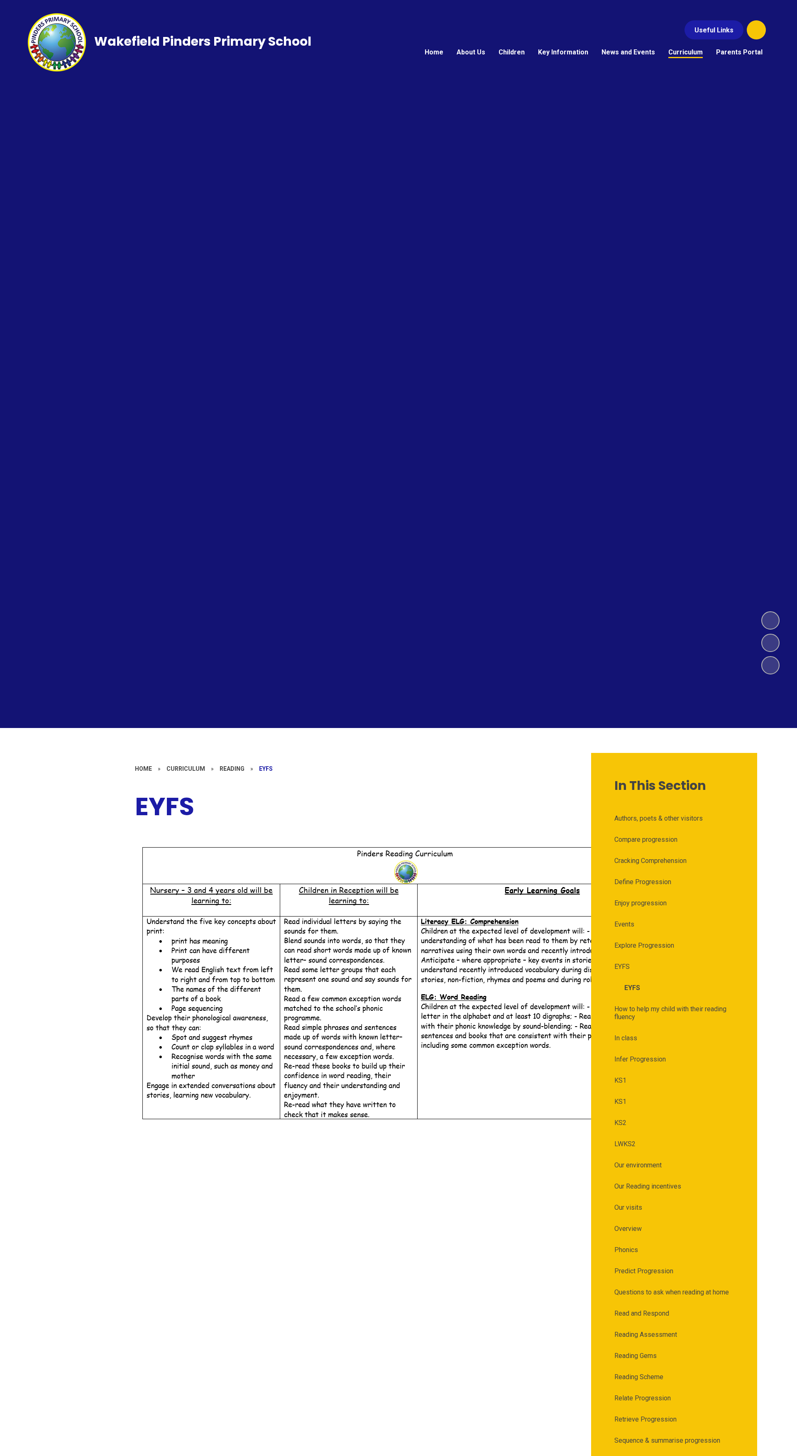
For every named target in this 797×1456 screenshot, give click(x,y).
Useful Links (713, 30)
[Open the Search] (756, 29)
